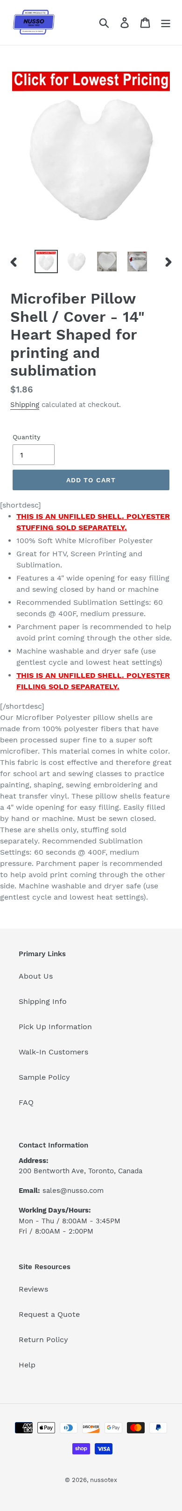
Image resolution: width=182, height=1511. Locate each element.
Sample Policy (44, 1077)
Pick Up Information (55, 1026)
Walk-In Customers (53, 1051)
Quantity (26, 437)
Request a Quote (49, 1314)
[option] (46, 261)
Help (27, 1364)
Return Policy (43, 1339)
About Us (36, 976)
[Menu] (165, 22)
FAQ (26, 1102)
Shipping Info (43, 1001)
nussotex (103, 1479)
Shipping (24, 404)
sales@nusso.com (73, 1190)
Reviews (33, 1289)
